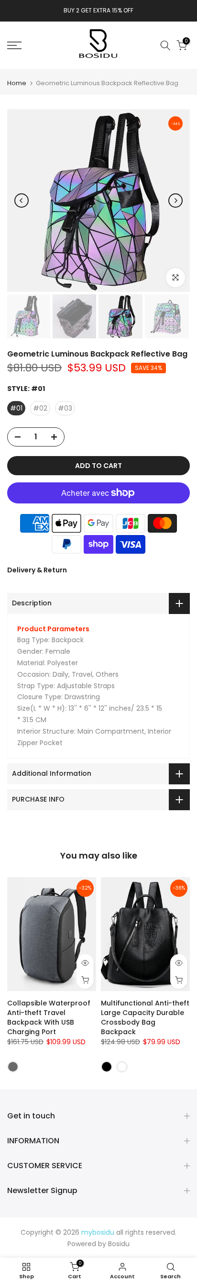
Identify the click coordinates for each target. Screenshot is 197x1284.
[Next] (175, 200)
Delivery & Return (37, 570)
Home (16, 83)
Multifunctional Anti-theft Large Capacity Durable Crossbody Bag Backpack (145, 1017)
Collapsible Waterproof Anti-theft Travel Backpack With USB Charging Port (48, 1017)
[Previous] (21, 200)
